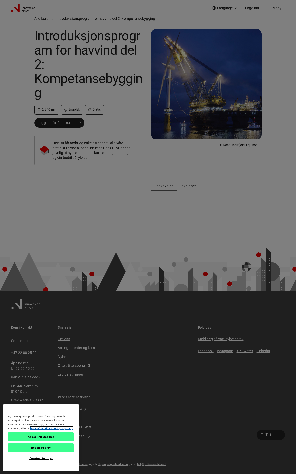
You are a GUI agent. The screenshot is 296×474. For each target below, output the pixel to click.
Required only (41, 447)
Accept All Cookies (41, 436)
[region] (41, 437)
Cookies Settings (41, 458)
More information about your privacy (51, 428)
